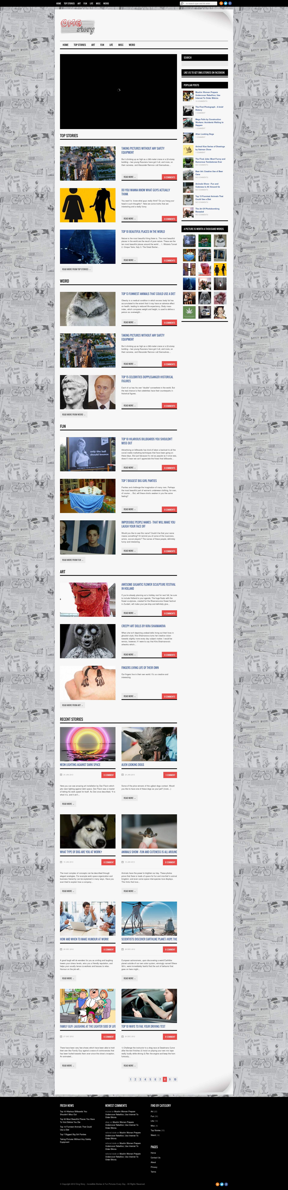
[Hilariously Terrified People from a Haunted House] (189, 303)
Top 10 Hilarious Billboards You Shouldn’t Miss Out (73, 1113)
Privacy (154, 1167)
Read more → (130, 176)
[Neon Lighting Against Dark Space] (88, 760)
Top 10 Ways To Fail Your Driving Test (143, 1026)
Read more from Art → (72, 705)
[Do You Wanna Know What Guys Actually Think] (88, 221)
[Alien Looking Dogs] (149, 760)
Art (79, 3)
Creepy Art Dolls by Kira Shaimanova (143, 626)
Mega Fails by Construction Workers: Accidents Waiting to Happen (209, 122)
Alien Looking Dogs (133, 765)
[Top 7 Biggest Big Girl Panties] (88, 512)
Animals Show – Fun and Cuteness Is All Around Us (151, 852)
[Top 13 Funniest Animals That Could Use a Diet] (88, 325)
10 (175, 1079)
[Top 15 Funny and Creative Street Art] (220, 289)
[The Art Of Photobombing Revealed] (204, 289)
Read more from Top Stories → (76, 269)
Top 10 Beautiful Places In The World (143, 232)
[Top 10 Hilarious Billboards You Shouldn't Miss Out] (88, 470)
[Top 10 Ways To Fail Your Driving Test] (149, 1022)
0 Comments (169, 177)
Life (91, 3)
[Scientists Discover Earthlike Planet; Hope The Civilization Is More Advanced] (149, 935)
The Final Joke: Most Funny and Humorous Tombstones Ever (210, 160)
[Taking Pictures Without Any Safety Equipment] (88, 179)
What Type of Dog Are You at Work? (81, 852)
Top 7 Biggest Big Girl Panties (139, 481)
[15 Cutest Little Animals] (220, 303)
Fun (85, 3)
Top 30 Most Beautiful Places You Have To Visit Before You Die (77, 1120)
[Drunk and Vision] (189, 274)
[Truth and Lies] (189, 317)
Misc (98, 3)
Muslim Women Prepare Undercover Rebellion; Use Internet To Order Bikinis (207, 95)
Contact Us (155, 1157)
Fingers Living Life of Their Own (140, 668)
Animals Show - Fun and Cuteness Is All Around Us (207, 185)
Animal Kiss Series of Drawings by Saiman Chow (210, 148)
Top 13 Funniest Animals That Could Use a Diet (148, 294)
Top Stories (69, 3)
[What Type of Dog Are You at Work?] (88, 847)
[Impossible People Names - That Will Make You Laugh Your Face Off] (88, 553)
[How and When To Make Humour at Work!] (88, 935)
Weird (106, 3)
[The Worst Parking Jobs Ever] (204, 317)
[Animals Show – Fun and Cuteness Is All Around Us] (149, 847)
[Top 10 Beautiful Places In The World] (88, 263)
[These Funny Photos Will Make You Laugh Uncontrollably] (220, 317)
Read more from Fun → (73, 559)
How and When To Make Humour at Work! (84, 939)
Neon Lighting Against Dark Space (80, 765)
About (153, 1162)
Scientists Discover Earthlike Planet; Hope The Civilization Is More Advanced (167, 939)
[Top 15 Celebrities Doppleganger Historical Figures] (88, 408)
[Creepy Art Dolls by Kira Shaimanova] (88, 657)
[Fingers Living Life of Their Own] (88, 699)
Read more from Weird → (74, 414)
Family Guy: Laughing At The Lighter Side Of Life (88, 1026)
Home (58, 3)
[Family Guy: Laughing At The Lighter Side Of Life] (88, 1022)
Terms (153, 1171)
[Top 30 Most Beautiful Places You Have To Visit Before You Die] (204, 246)
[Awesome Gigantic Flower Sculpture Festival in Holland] (88, 615)
